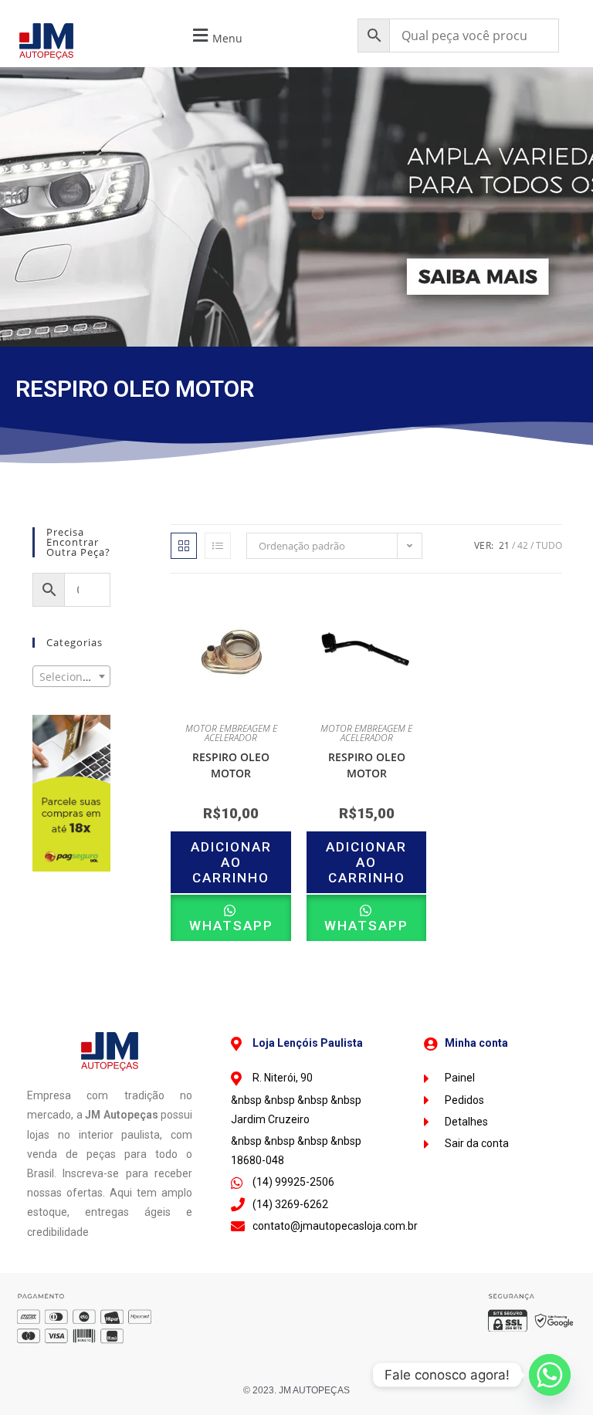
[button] (215, 36)
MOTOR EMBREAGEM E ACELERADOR (231, 733)
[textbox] (71, 677)
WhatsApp (231, 925)
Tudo (549, 545)
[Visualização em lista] (218, 546)
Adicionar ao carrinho (231, 862)
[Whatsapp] (550, 1375)
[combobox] (71, 676)
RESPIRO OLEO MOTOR (230, 765)
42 (522, 545)
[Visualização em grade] (184, 546)
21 (504, 545)
